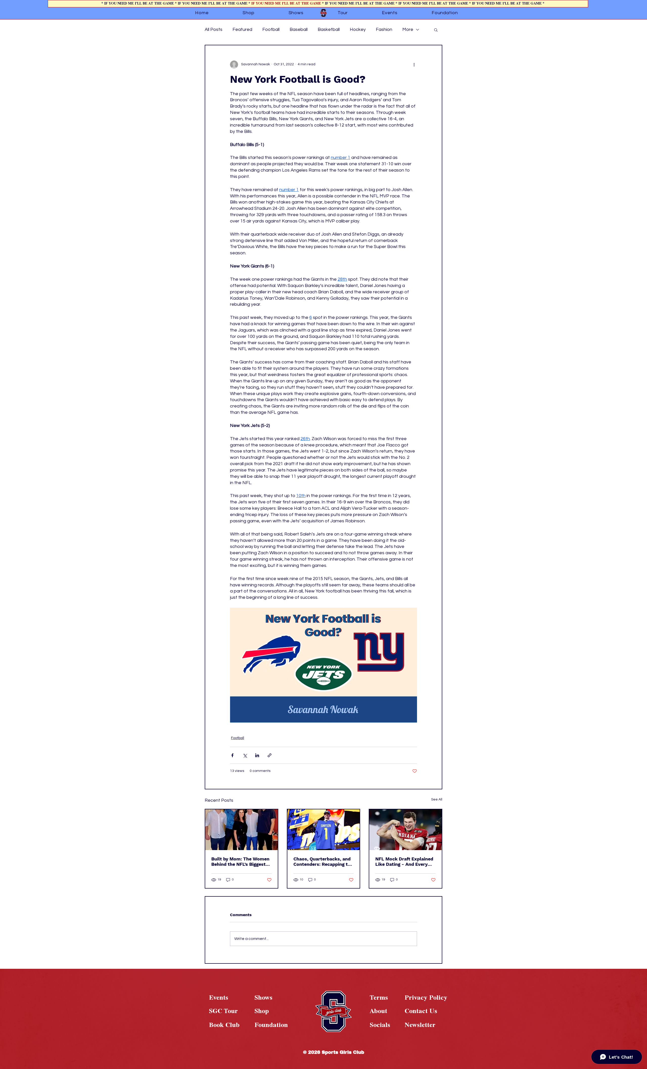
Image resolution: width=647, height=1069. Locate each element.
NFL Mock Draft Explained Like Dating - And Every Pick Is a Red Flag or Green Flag (405, 861)
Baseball (299, 29)
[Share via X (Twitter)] (244, 755)
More (407, 29)
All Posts (213, 29)
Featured (242, 29)
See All (436, 799)
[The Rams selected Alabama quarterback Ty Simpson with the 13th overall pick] (323, 829)
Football (271, 29)
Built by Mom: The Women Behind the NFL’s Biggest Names (240, 861)
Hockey (358, 29)
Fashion (384, 29)
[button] (435, 30)
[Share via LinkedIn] (257, 755)
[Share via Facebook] (232, 755)
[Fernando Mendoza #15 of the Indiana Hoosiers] (405, 829)
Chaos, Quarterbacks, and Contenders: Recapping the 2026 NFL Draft (323, 861)
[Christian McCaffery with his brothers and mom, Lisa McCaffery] (241, 829)
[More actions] (414, 64)
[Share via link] (269, 755)
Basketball (329, 29)
